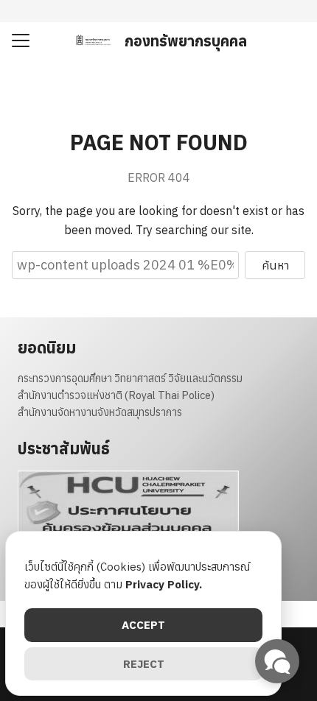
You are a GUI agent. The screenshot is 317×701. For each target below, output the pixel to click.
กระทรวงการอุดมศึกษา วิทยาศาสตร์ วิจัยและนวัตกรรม (130, 378)
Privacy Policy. (163, 584)
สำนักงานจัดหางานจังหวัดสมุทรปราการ (100, 412)
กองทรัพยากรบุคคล (186, 41)
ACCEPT (143, 625)
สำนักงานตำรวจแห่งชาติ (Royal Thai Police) (116, 395)
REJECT (143, 664)
